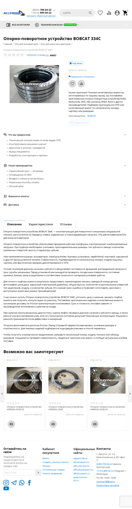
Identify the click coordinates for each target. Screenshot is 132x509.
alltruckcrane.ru (81, 465)
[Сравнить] (81, 83)
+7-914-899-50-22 (105, 470)
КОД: (46, 55)
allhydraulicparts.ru (83, 469)
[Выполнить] (38, 472)
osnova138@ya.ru (105, 481)
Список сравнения (52, 473)
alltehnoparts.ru (81, 473)
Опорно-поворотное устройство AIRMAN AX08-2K (107, 408)
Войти (45, 458)
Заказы (46, 465)
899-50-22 (41, 12)
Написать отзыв (35, 54)
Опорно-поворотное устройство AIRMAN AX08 (65, 408)
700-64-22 (41, 9)
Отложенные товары (53, 469)
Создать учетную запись (55, 462)
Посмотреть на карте (107, 485)
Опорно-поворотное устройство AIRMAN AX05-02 (24, 408)
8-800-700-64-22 (104, 464)
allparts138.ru (80, 458)
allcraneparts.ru (81, 462)
